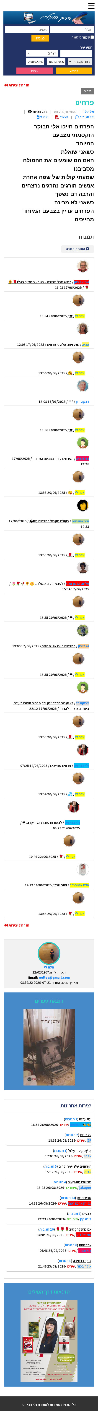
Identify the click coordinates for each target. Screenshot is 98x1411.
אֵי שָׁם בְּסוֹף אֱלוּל (79, 1150)
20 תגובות (46, 1229)
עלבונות (85, 1134)
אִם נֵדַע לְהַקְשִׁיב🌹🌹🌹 (73, 1229)
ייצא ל (63, 117)
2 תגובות (72, 1134)
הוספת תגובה (76, 249)
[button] (91, 6)
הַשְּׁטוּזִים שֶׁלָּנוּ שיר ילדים (75, 1166)
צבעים (86, 1213)
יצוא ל (44, 117)
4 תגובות (60, 1182)
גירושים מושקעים (79, 1182)
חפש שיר (86, 47)
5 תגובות (50, 1166)
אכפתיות (85, 1245)
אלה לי (49, 967)
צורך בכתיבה (82, 1260)
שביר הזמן (84, 1197)
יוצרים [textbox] (52, 53)
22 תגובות (86, 117)
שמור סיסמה (81, 37)
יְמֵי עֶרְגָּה (85, 1119)
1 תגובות (71, 1119)
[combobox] (42, 53)
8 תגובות (71, 1245)
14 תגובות (68, 1197)
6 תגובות (74, 1213)
